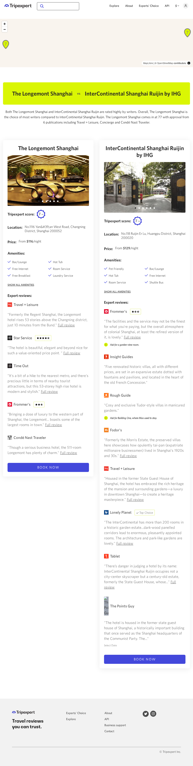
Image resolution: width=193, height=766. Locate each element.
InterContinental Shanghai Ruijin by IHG (145, 151)
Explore (114, 5)
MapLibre (148, 63)
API (167, 5)
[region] (96, 43)
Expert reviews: (20, 295)
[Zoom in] (4, 24)
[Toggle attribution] (189, 63)
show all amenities (21, 284)
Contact (109, 731)
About (129, 5)
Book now (48, 467)
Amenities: (16, 253)
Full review (66, 325)
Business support (115, 725)
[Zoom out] (4, 29)
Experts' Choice (149, 5)
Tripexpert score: (21, 214)
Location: (15, 227)
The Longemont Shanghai (48, 148)
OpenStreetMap (165, 63)
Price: (12, 242)
